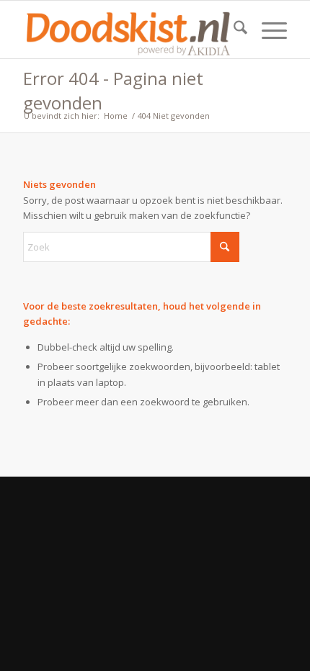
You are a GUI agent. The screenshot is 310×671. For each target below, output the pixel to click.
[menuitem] (233, 29)
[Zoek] (233, 29)
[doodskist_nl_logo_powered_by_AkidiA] (128, 29)
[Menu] (267, 29)
